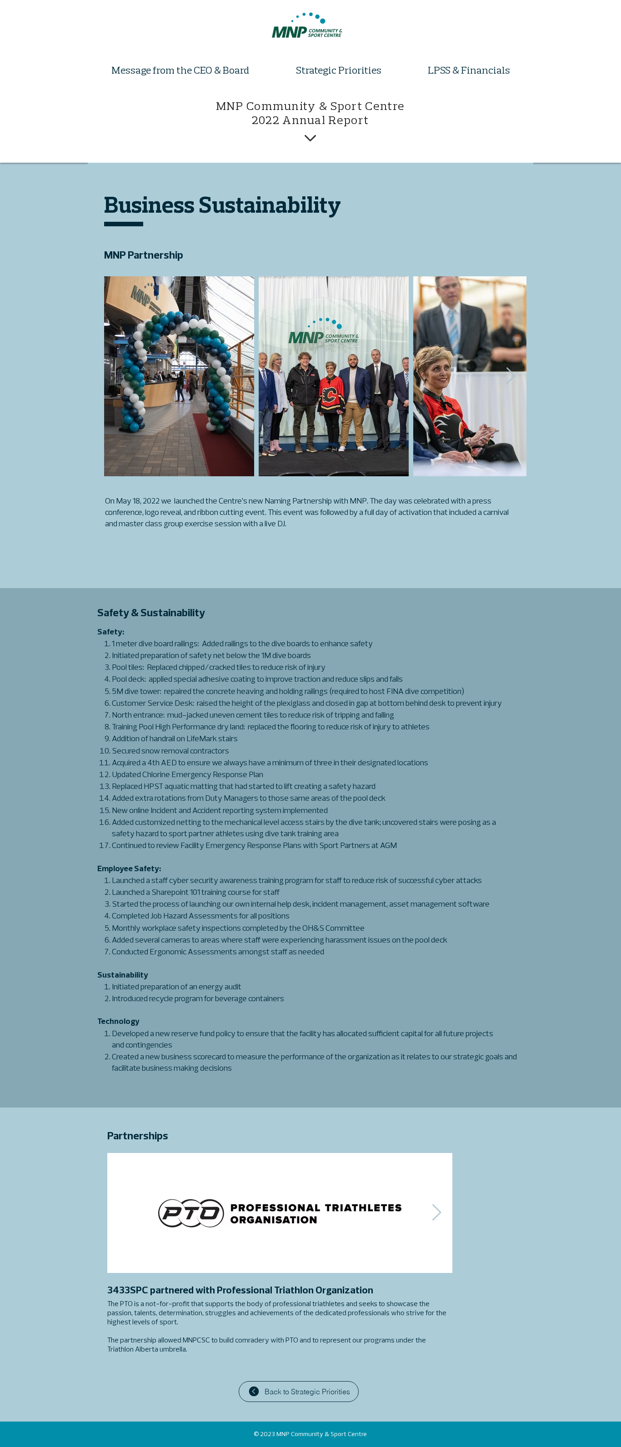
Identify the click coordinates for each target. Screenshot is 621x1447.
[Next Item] (511, 376)
